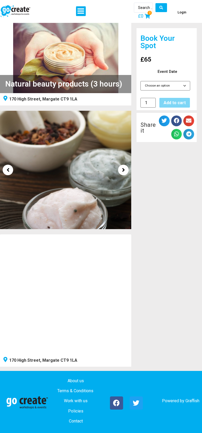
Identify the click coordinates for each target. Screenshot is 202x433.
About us (76, 380)
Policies (75, 411)
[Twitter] (136, 403)
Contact (76, 421)
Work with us (76, 400)
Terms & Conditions (75, 390)
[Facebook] (116, 403)
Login (182, 12)
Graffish (192, 400)
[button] (81, 11)
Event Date (167, 72)
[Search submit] (161, 7)
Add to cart (175, 102)
